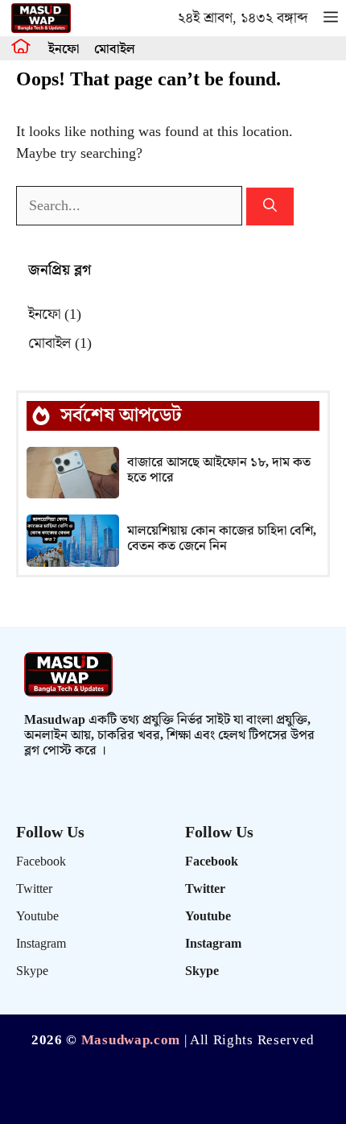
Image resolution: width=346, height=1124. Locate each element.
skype (32, 971)
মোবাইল (114, 49)
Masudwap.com (130, 1040)
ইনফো (63, 49)
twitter (34, 889)
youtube (37, 917)
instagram (41, 944)
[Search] (270, 207)
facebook (41, 862)
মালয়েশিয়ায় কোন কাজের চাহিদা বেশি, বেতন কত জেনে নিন (221, 538)
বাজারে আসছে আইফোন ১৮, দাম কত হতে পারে (219, 470)
